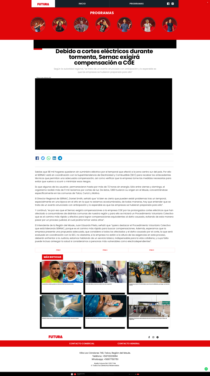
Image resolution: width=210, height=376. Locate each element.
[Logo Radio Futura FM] (43, 5)
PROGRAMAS (137, 3)
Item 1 (58, 250)
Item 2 (105, 250)
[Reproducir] (207, 2)
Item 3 (151, 250)
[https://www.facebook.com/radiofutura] (168, 7)
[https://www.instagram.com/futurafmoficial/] (172, 7)
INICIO (82, 3)
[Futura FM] (38, 25)
